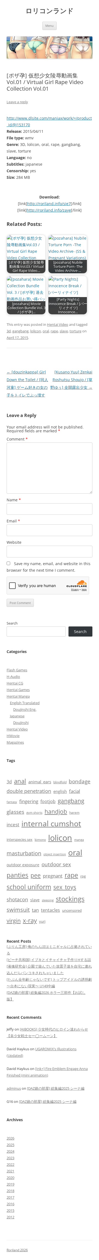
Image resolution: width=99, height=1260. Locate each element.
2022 (10, 1164)
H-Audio (13, 676)
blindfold (60, 782)
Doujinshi (21, 722)
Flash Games (17, 670)
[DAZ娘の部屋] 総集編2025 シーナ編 (55, 1088)
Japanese (17, 716)
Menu (49, 26)
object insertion (54, 854)
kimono (40, 840)
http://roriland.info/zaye (49, 210)
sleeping (48, 900)
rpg (83, 876)
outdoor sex (56, 864)
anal (20, 781)
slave (64, 331)
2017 (10, 1197)
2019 (10, 1184)
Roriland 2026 (17, 1250)
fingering (28, 801)
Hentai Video (57, 324)
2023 (10, 1157)
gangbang (20, 331)
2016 (10, 1203)
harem (74, 812)
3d (9, 331)
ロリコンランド (50, 11)
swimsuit (18, 909)
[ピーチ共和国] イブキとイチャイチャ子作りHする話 (49, 959)
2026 (10, 1138)
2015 (10, 1210)
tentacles (50, 910)
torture (75, 331)
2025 (10, 1144)
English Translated (25, 702)
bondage (79, 781)
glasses (15, 811)
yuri (42, 921)
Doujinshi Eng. (24, 709)
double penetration (29, 791)
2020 (10, 1177)
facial (74, 791)
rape (54, 331)
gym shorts (34, 813)
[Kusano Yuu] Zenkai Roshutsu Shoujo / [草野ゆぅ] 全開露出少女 (71, 379)
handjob (56, 811)
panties (17, 875)
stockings (70, 898)
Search (12, 623)
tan (35, 910)
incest (13, 824)
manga (79, 840)
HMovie (13, 735)
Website (14, 542)
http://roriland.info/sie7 (49, 203)
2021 (10, 1171)
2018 (10, 1190)
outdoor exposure (23, 864)
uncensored (72, 910)
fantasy (12, 802)
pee (36, 875)
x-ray (30, 920)
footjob (48, 801)
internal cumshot (51, 823)
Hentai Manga (18, 696)
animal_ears (39, 781)
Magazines (15, 742)
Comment (17, 439)
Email (13, 520)
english (60, 791)
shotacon (17, 899)
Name (14, 499)
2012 (10, 1217)
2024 (10, 1151)
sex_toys (64, 887)
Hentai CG (15, 683)
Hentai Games (18, 689)
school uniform (29, 886)
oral (46, 331)
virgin (14, 920)
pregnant (52, 876)
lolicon (35, 331)
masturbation (24, 853)
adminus (14, 1088)
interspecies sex (19, 839)
